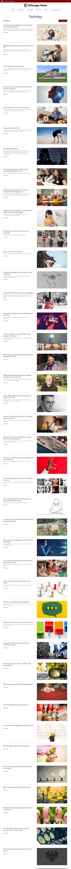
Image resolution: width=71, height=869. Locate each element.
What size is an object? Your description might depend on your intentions (18, 458)
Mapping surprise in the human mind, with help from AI (18, 46)
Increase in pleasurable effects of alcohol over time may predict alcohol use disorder (17, 500)
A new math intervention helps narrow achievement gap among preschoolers (17, 561)
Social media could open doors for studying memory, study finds (18, 314)
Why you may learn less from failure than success (16, 787)
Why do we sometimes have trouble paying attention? (18, 684)
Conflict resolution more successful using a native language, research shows (17, 335)
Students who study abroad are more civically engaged (18, 293)
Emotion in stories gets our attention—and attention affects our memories (18, 417)
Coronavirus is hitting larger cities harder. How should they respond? (16, 644)
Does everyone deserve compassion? (13, 251)
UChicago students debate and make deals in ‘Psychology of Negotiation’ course (15, 170)
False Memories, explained (10, 149)
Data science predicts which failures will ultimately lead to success (17, 767)
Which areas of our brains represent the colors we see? (18, 622)
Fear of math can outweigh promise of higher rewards (18, 725)
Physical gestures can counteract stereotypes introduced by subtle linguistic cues (15, 191)
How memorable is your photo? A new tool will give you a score (17, 479)
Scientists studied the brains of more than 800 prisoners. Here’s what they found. (16, 829)
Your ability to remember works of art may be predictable (16, 232)
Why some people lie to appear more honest (15, 705)
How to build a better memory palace (13, 66)
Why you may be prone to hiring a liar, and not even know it (17, 850)
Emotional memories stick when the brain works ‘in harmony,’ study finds (17, 88)
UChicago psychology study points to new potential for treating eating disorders (17, 26)
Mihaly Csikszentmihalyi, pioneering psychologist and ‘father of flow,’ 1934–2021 (17, 376)
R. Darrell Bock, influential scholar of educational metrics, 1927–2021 (17, 397)
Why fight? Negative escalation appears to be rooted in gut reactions (17, 808)
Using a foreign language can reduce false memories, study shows (17, 273)
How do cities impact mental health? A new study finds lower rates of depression (17, 438)
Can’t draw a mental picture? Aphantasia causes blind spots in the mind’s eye (18, 520)
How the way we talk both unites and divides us (16, 602)
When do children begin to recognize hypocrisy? (16, 746)
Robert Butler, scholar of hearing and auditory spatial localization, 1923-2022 (18, 355)
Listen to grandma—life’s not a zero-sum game (16, 107)
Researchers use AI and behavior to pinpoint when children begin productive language (17, 211)
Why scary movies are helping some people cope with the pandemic (18, 541)
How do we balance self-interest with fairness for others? (16, 582)
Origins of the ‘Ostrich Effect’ (11, 128)
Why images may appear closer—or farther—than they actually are (17, 664)
